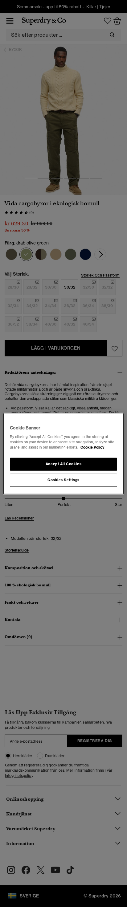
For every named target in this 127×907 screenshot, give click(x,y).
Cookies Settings (63, 480)
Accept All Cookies (63, 464)
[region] (63, 454)
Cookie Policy (92, 447)
